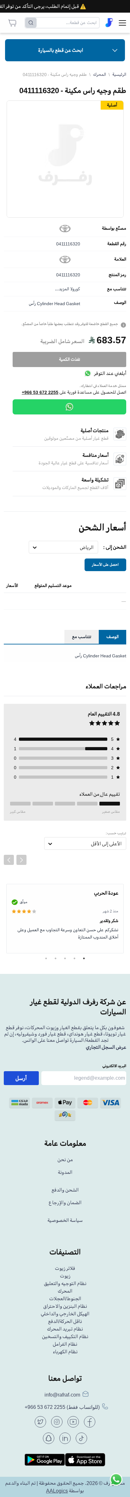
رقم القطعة (116, 243)
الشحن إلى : (114, 547)
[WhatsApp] (69, 406)
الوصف (120, 302)
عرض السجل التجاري (106, 1047)
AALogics (57, 1491)
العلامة (120, 259)
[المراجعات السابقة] (9, 860)
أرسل (21, 1078)
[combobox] (93, 547)
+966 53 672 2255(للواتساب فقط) (62, 1407)
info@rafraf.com (62, 1394)
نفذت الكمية (69, 359)
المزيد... (62, 289)
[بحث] (31, 23)
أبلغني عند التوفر (110, 373)
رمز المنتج (117, 274)
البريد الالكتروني (114, 1066)
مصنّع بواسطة (114, 228)
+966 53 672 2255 (40, 392)
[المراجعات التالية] (21, 860)
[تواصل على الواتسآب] (116, 1483)
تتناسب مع (116, 289)
